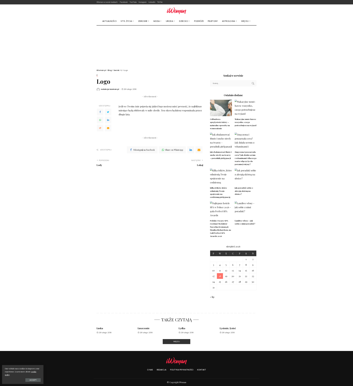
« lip (212, 296)
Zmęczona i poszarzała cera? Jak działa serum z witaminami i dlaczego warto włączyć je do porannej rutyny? (245, 158)
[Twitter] (108, 112)
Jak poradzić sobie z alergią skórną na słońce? (244, 191)
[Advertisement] (176, 46)
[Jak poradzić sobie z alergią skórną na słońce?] (245, 176)
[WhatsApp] (100, 120)
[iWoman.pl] (176, 10)
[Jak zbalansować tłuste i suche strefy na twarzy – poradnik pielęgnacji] (221, 141)
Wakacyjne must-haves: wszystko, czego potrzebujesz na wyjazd (245, 122)
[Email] (108, 128)
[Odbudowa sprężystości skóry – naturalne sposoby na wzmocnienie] (221, 108)
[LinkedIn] (108, 120)
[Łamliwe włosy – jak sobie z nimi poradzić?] (245, 209)
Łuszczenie (143, 328)
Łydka (182, 328)
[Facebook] (100, 112)
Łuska (100, 328)
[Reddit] (100, 128)
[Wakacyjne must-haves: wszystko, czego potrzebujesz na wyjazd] (245, 108)
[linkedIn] (190, 149)
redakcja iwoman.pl (110, 89)
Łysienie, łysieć (228, 328)
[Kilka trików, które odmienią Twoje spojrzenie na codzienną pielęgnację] (221, 176)
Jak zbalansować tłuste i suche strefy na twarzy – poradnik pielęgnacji (221, 155)
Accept (33, 380)
